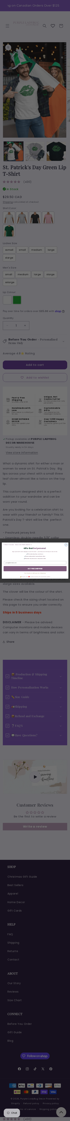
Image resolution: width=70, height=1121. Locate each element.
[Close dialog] (66, 544)
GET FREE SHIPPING (35, 568)
